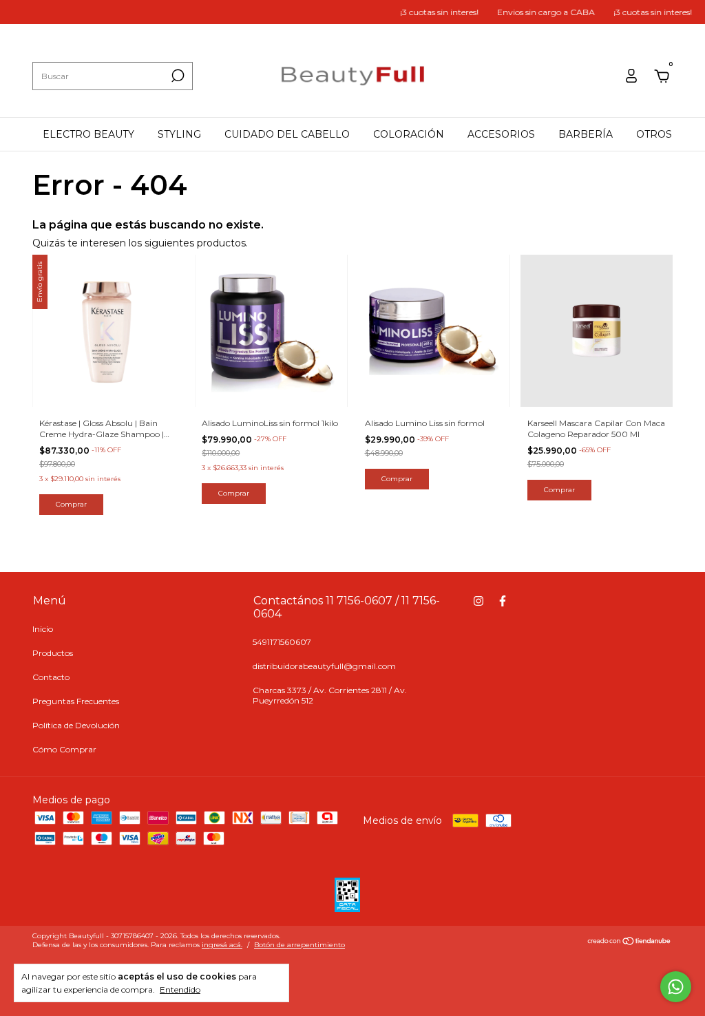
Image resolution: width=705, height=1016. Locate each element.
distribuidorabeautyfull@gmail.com (324, 666)
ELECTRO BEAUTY (88, 134)
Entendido (180, 989)
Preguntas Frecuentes (75, 701)
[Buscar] (176, 75)
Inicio (42, 629)
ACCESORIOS (501, 134)
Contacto (51, 677)
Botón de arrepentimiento (299, 944)
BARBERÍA (585, 134)
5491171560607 (282, 642)
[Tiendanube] (630, 942)
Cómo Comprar (64, 749)
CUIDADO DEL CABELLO (287, 134)
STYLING (179, 134)
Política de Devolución (76, 725)
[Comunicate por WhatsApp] (675, 986)
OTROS (654, 134)
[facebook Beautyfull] (502, 600)
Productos (52, 653)
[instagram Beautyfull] (478, 600)
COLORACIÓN (408, 134)
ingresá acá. (222, 944)
